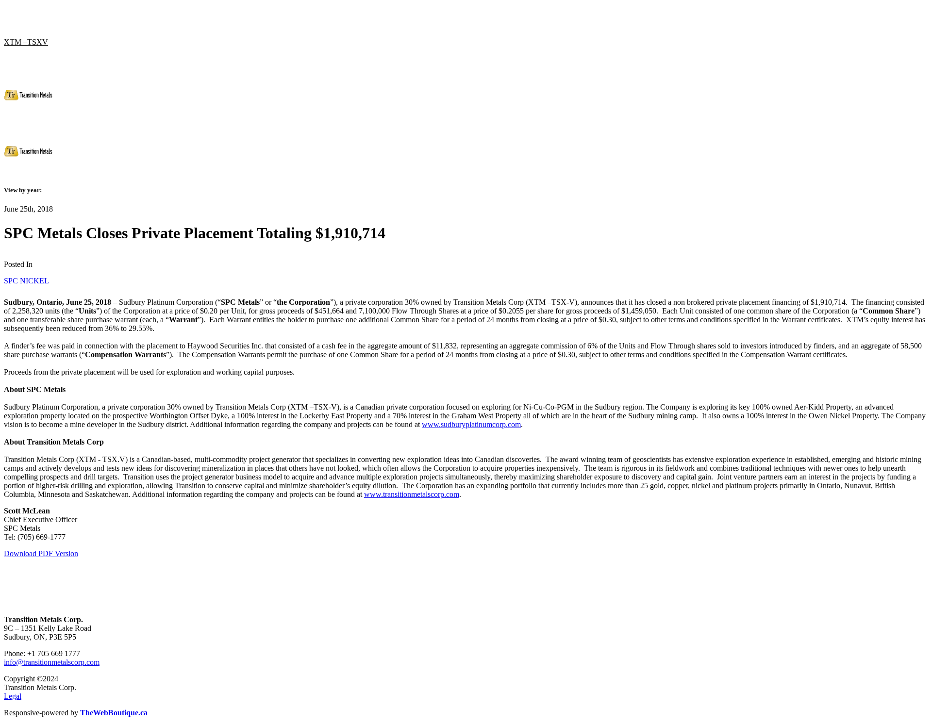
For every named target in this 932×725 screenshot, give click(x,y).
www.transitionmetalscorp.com (411, 494)
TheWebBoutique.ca (114, 713)
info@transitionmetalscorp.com (52, 662)
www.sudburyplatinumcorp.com (471, 424)
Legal (12, 696)
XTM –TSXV (26, 42)
